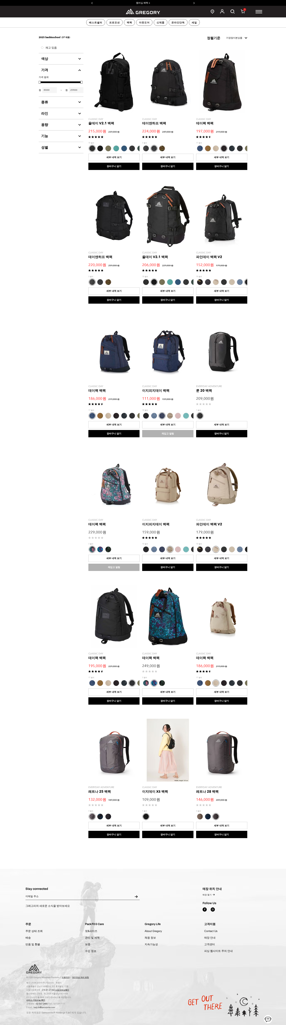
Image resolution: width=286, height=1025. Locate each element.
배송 (28, 937)
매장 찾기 (207, 894)
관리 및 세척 (92, 937)
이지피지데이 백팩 (155, 390)
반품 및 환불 (32, 944)
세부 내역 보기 (114, 157)
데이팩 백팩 (205, 123)
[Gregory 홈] (142, 11)
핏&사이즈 (91, 931)
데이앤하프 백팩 (154, 123)
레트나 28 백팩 (207, 791)
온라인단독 (178, 22)
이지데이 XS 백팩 (155, 791)
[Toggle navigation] (259, 11)
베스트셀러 (95, 22)
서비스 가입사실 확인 (35, 1000)
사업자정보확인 (62, 990)
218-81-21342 (48, 990)
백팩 (129, 22)
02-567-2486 (42, 1003)
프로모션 (114, 22)
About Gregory (153, 931)
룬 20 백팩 (204, 390)
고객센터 (209, 944)
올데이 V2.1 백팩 (101, 123)
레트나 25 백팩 (99, 791)
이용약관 (66, 977)
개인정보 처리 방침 (80, 977)
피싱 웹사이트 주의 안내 (218, 951)
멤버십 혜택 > (143, 3)
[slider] (40, 82)
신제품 (161, 22)
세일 (194, 22)
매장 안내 (209, 937)
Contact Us (210, 931)
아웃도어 (144, 22)
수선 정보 (90, 951)
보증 (87, 944)
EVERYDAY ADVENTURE (209, 386)
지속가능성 (151, 944)
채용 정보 (150, 937)
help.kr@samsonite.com (44, 1007)
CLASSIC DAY (95, 119)
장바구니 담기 (114, 166)
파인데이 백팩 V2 (209, 257)
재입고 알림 (168, 433)
